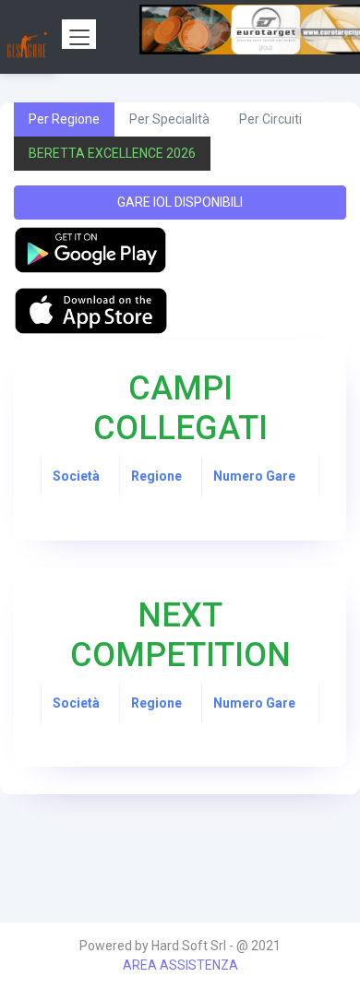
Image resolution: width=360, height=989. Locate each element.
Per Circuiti (270, 119)
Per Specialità (169, 119)
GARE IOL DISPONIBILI (180, 202)
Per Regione (64, 119)
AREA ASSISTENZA (180, 965)
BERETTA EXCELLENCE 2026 (112, 153)
